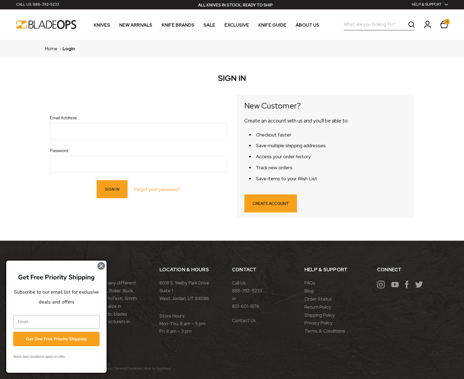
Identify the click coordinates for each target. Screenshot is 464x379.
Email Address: (63, 118)
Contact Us (244, 320)
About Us (307, 25)
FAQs (310, 283)
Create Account (270, 203)
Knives (102, 25)
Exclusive (236, 25)
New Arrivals (135, 25)
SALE (209, 25)
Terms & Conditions (325, 331)
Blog (309, 291)
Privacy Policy (318, 323)
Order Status (318, 299)
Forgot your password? (157, 189)
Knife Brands (178, 25)
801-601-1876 (245, 306)
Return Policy (318, 307)
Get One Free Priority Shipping (56, 339)
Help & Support (427, 4)
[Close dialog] (101, 266)
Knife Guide (272, 25)
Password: (59, 150)
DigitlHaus (163, 368)
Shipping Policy (320, 315)
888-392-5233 (46, 4)
